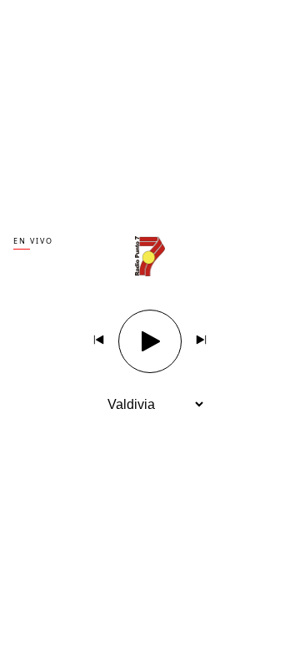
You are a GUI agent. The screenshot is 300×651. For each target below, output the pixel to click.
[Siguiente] (201, 341)
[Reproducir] (150, 341)
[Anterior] (99, 341)
